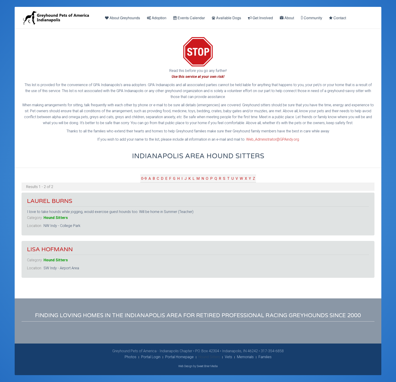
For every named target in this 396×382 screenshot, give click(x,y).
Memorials (245, 357)
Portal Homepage (179, 357)
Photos (130, 357)
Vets (228, 357)
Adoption (158, 17)
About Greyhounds (124, 17)
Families (265, 357)
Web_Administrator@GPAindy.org (272, 139)
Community (312, 17)
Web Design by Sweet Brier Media (198, 366)
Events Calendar (191, 17)
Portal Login (150, 357)
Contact (339, 17)
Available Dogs (228, 17)
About (288, 17)
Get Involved (262, 17)
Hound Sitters (56, 218)
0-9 (144, 178)
